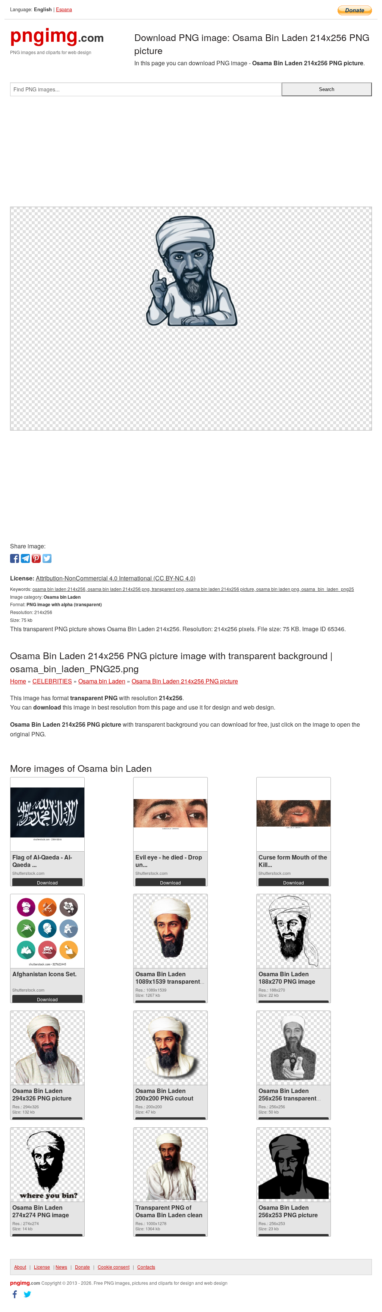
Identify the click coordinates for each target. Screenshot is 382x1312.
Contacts (146, 1267)
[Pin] (36, 558)
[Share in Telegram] (25, 558)
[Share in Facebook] (14, 558)
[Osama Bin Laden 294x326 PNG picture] (47, 1047)
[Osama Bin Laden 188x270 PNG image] (293, 931)
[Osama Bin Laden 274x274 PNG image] (47, 1165)
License (42, 1267)
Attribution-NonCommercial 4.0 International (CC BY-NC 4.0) (115, 578)
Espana (64, 9)
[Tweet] (47, 558)
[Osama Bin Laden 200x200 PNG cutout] (170, 1048)
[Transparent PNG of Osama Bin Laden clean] (170, 1164)
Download (47, 882)
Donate (82, 1267)
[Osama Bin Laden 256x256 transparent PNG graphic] (294, 1048)
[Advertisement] (191, 154)
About (20, 1267)
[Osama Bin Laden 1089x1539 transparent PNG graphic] (170, 931)
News (61, 1267)
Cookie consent (113, 1267)
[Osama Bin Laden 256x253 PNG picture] (294, 1164)
